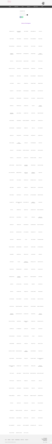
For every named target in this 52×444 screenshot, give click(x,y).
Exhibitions (16, 6)
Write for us (36, 6)
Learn (10, 6)
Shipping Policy (45, 440)
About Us (13, 439)
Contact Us (26, 439)
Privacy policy (45, 438)
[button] (20, 17)
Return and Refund (44, 439)
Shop (42, 6)
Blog (22, 6)
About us (28, 6)
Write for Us (22, 439)
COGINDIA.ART (43, 3)
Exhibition (9, 439)
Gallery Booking (17, 439)
